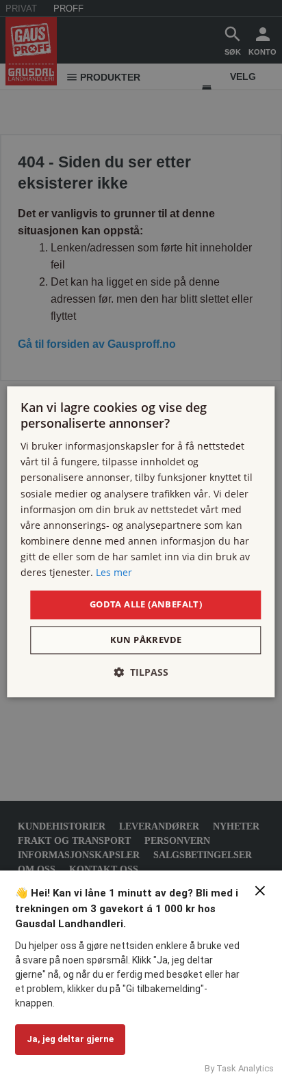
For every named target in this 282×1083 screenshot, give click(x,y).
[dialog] (140, 541)
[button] (141, 672)
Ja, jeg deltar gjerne (70, 1039)
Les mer (114, 572)
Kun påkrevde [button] (146, 639)
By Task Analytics (239, 1068)
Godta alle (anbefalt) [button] (146, 605)
